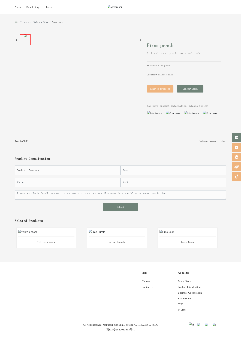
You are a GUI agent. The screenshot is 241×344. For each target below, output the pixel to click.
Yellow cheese (208, 141)
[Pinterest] (223, 325)
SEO (155, 325)
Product (24, 22)
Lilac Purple (117, 242)
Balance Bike (41, 22)
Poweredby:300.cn (142, 325)
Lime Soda (187, 242)
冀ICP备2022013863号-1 (120, 329)
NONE (24, 141)
